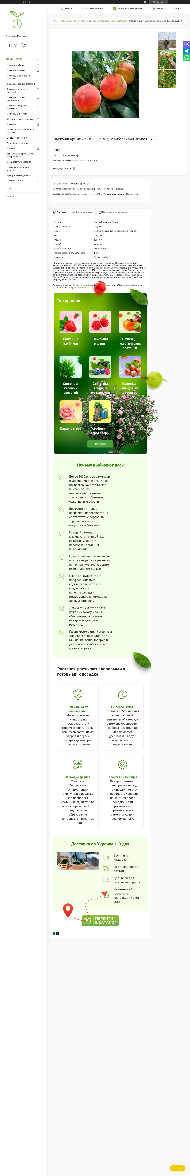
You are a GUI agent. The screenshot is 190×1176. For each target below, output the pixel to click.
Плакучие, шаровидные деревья (18, 168)
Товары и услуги (14, 59)
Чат (180, 1168)
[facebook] (54, 934)
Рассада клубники (16, 65)
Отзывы (10, 196)
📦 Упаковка (158, 8)
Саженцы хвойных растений (21, 84)
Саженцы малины (16, 70)
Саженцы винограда (17, 114)
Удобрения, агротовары (19, 143)
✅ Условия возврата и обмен (127, 8)
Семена (11, 148)
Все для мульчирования (19, 162)
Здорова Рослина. (77, 287)
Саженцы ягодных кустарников (16, 99)
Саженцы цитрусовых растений (18, 90)
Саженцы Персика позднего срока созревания (104, 21)
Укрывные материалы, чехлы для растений (21, 155)
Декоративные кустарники (20, 119)
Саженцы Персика (70, 21)
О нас (8, 188)
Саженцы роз (13, 124)
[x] (57, 934)
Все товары (100, 444)
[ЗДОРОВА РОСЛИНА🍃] (23, 20)
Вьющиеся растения (17, 138)
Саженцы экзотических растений (18, 77)
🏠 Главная (66, 8)
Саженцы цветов (15, 180)
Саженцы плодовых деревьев (17, 107)
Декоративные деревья (19, 175)
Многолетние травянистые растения (20, 131)
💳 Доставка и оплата (92, 8)
